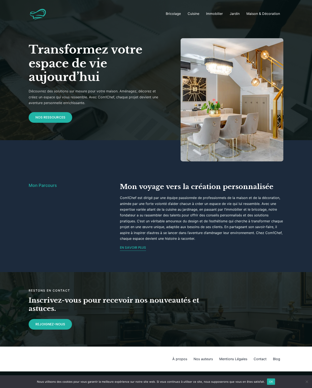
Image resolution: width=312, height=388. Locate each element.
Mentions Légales (233, 359)
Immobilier (214, 13)
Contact (260, 359)
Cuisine (193, 13)
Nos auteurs (203, 359)
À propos (179, 359)
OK (271, 381)
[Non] (307, 382)
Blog (276, 359)
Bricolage (173, 13)
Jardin (235, 13)
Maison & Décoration (263, 13)
